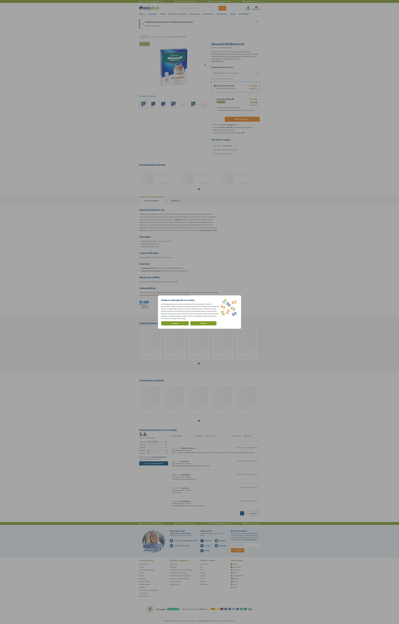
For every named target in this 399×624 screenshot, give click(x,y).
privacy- (164, 316)
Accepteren (175, 323)
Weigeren (203, 323)
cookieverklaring (175, 316)
